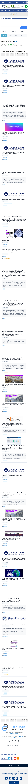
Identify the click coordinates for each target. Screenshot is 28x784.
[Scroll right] (27, 2)
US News (18, 10)
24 (13, 53)
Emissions (6, 674)
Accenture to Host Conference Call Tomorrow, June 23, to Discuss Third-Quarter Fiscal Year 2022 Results (14, 708)
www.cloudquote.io (14, 733)
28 (22, 53)
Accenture (5, 71)
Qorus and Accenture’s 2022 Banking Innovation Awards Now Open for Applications (13, 579)
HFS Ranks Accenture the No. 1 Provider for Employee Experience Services (12, 539)
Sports (9, 2)
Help (15, 765)
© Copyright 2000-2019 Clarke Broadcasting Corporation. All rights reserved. (14, 774)
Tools (21, 35)
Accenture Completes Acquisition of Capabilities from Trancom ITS (13, 385)
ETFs (16, 35)
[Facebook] (12, 741)
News (3, 2)
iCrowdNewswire (5, 636)
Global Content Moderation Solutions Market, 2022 (14, 624)
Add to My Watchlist (5, 47)
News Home (3, 10)
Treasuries (21, 38)
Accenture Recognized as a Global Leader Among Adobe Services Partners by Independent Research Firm (14, 239)
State (13, 10)
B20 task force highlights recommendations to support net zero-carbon (13, 667)
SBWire (4, 120)
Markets (4, 35)
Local (9, 10)
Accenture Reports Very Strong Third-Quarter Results (13, 649)
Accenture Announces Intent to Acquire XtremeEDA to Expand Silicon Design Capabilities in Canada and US (13, 519)
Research (21, 49)
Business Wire (5, 73)
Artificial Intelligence (7, 258)
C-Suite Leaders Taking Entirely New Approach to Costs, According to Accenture (14, 153)
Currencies (11, 38)
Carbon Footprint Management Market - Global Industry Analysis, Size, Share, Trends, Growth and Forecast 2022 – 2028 (14, 494)
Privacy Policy (21, 736)
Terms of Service (10, 771)
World (22, 10)
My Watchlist (14, 31)
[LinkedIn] (15, 741)
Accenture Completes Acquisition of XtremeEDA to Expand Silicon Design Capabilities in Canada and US (14, 404)
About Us (5, 765)
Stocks (10, 35)
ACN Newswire (5, 226)
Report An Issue (21, 765)
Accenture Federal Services (7, 203)
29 (24, 53)
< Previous (3, 54)
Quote (5, 49)
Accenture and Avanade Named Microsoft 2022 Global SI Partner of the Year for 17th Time (13, 474)
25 (15, 53)
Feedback (14, 782)
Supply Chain (6, 372)
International (16, 38)
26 (17, 53)
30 (26, 53)
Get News (4, 256)
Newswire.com (5, 434)
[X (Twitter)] (9, 741)
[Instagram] (18, 741)
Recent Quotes (4, 31)
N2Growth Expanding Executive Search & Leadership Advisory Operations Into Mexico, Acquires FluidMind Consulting (12, 424)
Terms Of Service (13, 737)
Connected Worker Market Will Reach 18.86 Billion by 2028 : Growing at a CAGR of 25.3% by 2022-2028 (14, 172)
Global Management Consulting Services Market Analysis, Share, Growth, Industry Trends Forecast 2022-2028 (14, 341)
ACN (15, 41)
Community (16, 2)
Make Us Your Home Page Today (8, 754)
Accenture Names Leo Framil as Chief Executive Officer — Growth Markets (13, 86)
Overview (4, 38)
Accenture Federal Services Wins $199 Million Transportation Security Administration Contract (13, 198)
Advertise (11, 765)
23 (11, 53)
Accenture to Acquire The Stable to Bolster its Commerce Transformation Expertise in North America (13, 133)
